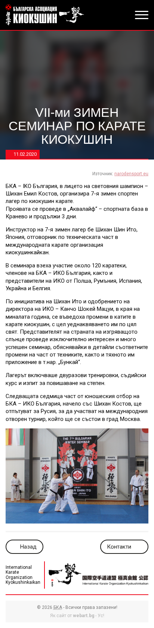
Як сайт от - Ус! (77, 615)
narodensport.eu (131, 173)
